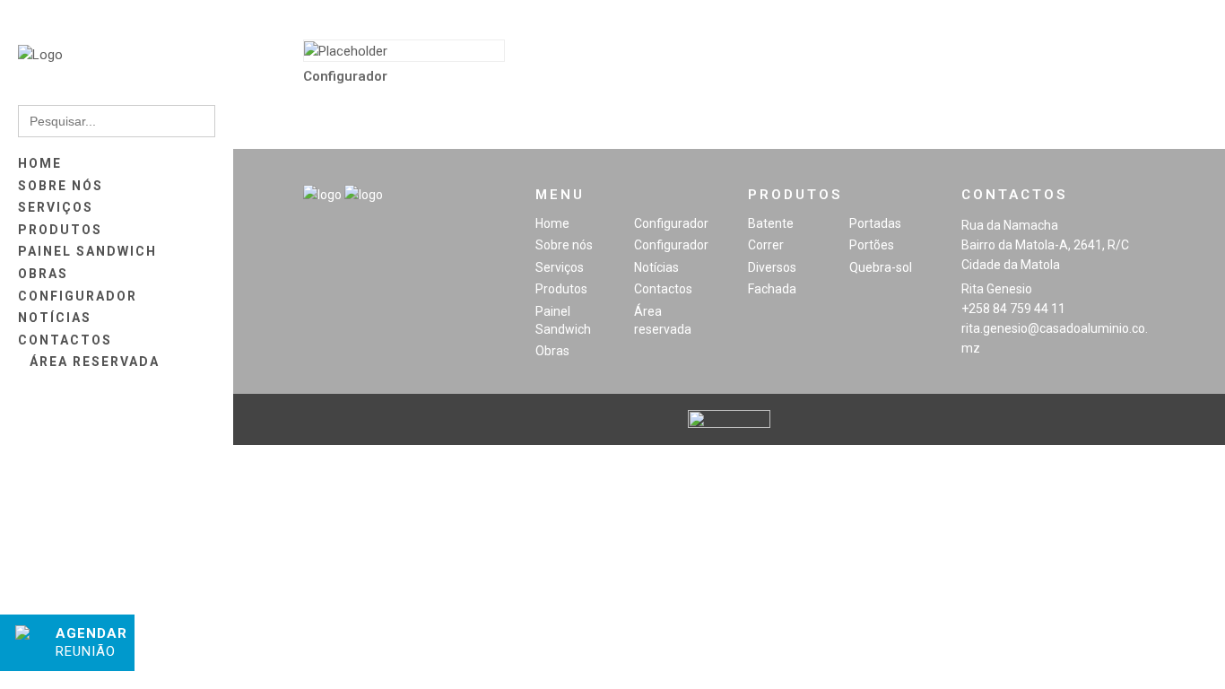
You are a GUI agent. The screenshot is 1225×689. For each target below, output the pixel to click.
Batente (771, 223)
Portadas (875, 223)
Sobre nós (564, 245)
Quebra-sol (880, 267)
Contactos (663, 289)
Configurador (671, 223)
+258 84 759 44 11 (1013, 308)
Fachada (772, 289)
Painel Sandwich (563, 320)
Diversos (772, 267)
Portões (871, 245)
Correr (766, 245)
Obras (552, 351)
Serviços (559, 267)
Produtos (561, 289)
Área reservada (662, 320)
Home (552, 223)
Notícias (656, 267)
